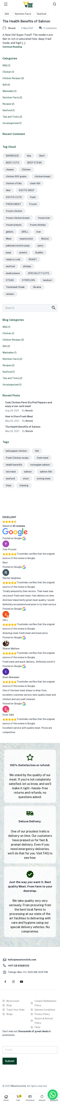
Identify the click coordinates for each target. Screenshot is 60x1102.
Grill (7, 13)
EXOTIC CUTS (14, 197)
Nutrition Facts (23, 13)
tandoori (47, 280)
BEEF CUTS (12, 162)
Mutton (45, 238)
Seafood (41, 13)
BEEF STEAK (34, 162)
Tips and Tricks (10, 116)
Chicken (6, 72)
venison (10, 294)
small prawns (13, 273)
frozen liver (44, 218)
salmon (28, 471)
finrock (12, 28)
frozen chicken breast (18, 218)
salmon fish (46, 471)
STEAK (10, 280)
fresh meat (42, 457)
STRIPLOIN (28, 280)
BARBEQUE (12, 155)
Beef (42, 155)
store (26, 478)
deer (8, 190)
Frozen (33, 204)
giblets (9, 231)
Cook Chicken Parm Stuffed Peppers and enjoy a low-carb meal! (28, 404)
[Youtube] (21, 981)
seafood (10, 266)
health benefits (14, 464)
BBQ (5, 65)
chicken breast (43, 176)
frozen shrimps (38, 225)
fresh (33, 197)
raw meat (11, 471)
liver (38, 231)
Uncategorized (10, 123)
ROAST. (33, 259)
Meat (9, 238)
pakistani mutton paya (18, 245)
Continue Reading (12, 47)
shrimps (27, 266)
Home (6, 1100)
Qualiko (39, 252)
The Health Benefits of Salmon (26, 21)
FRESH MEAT (13, 204)
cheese (10, 169)
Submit (9, 1061)
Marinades (8, 91)
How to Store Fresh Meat (19, 416)
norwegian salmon (40, 464)
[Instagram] (13, 981)
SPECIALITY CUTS (38, 273)
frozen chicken (14, 211)
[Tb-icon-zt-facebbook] (5, 981)
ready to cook (13, 259)
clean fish (35, 183)
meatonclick (26, 238)
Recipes (6, 104)
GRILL (25, 231)
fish (37, 451)
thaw (8, 485)
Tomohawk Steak (15, 287)
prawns (23, 252)
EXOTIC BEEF (26, 190)
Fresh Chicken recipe (17, 457)
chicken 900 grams (16, 176)
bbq (29, 155)
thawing (24, 485)
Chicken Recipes (11, 78)
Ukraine (37, 287)
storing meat (43, 478)
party (40, 245)
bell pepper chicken (16, 451)
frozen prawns (14, 225)
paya (8, 252)
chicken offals (14, 183)
